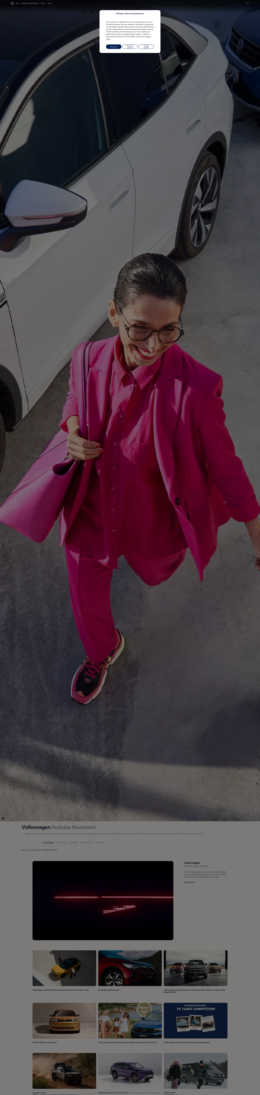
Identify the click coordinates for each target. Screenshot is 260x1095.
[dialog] (130, 547)
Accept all (113, 47)
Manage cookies (146, 47)
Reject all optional (130, 47)
